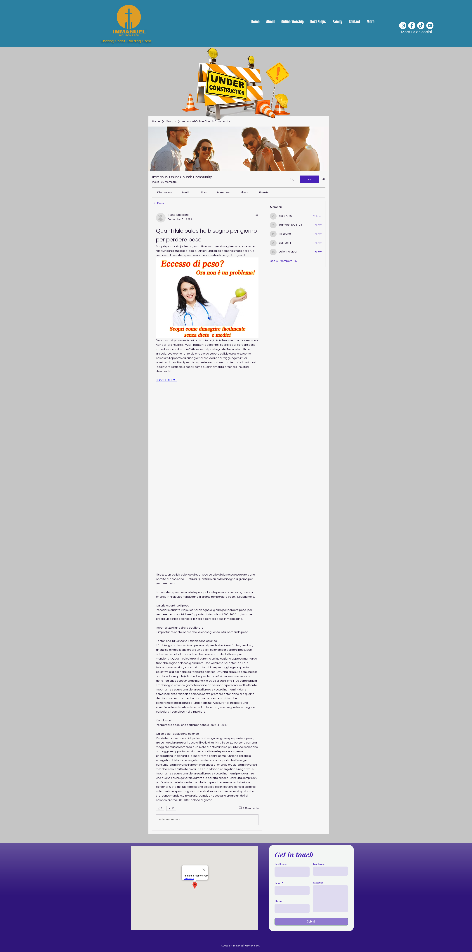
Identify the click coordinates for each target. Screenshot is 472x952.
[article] (207, 519)
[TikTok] (420, 25)
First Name (281, 864)
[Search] (292, 179)
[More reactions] (171, 808)
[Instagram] (402, 25)
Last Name (319, 864)
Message (318, 882)
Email (278, 883)
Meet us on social (416, 31)
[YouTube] (429, 25)
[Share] (256, 215)
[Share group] (323, 179)
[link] (164, 192)
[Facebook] (411, 25)
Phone (278, 901)
